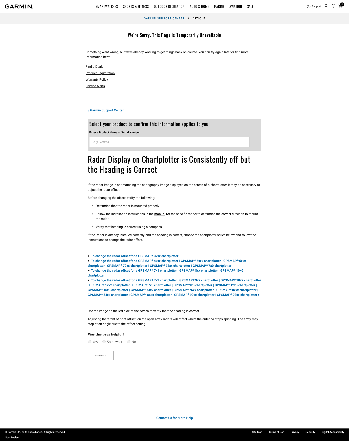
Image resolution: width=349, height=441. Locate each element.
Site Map (257, 432)
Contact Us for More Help (174, 418)
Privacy (295, 432)
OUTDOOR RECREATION (169, 6)
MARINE (219, 6)
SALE (250, 6)
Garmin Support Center (164, 18)
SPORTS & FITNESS (136, 6)
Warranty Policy (97, 79)
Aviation (235, 6)
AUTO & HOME (199, 6)
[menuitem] (314, 6)
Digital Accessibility (333, 432)
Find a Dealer (95, 67)
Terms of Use (276, 432)
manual (159, 214)
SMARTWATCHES (107, 6)
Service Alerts (95, 86)
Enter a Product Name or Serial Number (114, 132)
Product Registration (100, 73)
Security (310, 432)
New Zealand (12, 437)
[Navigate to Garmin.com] (19, 6)
